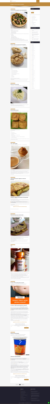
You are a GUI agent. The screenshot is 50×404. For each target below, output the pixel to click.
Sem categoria (33, 23)
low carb (21, 284)
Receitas (20, 85)
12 (22, 384)
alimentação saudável (25, 144)
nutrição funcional (24, 284)
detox (18, 284)
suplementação (12, 247)
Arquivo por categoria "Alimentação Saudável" (36, 4)
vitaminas (15, 247)
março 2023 (33, 46)
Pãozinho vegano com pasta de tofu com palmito (18, 44)
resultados (23, 335)
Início (30, 4)
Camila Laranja (12, 85)
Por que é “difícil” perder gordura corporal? (17, 282)
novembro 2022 (33, 50)
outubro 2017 (33, 74)
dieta (19, 284)
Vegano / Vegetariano (24, 85)
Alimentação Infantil (22, 391)
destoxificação (16, 284)
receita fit (16, 46)
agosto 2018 (33, 65)
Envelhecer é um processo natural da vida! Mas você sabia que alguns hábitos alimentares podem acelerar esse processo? (35, 396)
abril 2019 (33, 64)
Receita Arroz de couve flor (15, 84)
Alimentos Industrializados (17, 320)
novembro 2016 (33, 78)
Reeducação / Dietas (34, 22)
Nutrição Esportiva (33, 18)
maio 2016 (33, 84)
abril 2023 (33, 45)
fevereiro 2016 (33, 88)
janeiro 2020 (33, 54)
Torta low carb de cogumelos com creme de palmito (19, 10)
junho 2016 (33, 83)
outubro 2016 (33, 79)
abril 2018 (33, 69)
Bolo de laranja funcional (14, 110)
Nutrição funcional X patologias (23, 334)
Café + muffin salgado (14, 143)
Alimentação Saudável (17, 85)
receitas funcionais (19, 216)
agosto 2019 (33, 59)
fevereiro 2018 (33, 70)
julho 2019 (33, 60)
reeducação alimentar (20, 335)
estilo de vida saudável (13, 46)
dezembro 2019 (33, 55)
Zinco (11, 245)
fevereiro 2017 (33, 75)
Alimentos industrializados (15, 333)
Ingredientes (16, 335)
